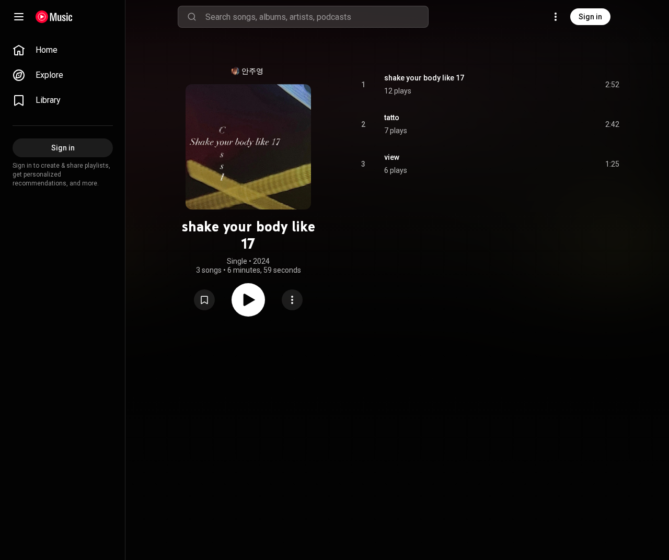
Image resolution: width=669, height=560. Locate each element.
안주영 (252, 71)
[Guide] (19, 16)
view (391, 157)
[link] (62, 50)
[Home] (54, 16)
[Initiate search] (191, 16)
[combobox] (316, 16)
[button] (204, 299)
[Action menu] (292, 299)
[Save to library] (204, 300)
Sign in (590, 17)
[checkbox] (612, 84)
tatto (391, 117)
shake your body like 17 (424, 78)
